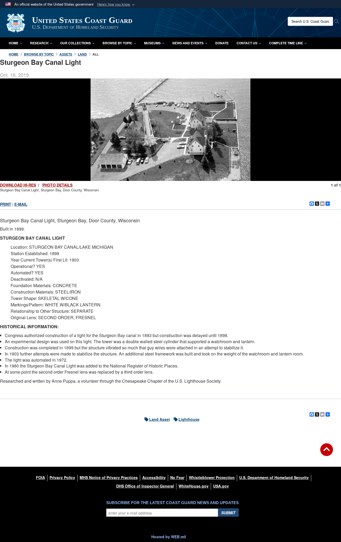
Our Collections (75, 43)
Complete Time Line (286, 43)
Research (39, 43)
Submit (228, 512)
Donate (222, 43)
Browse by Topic (117, 43)
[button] (116, 4)
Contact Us (247, 43)
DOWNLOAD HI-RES (18, 185)
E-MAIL (20, 204)
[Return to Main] (326, 453)
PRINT (5, 204)
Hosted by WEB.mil (168, 536)
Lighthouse (189, 419)
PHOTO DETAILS (57, 185)
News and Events (188, 43)
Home (13, 43)
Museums (152, 43)
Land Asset (159, 419)
